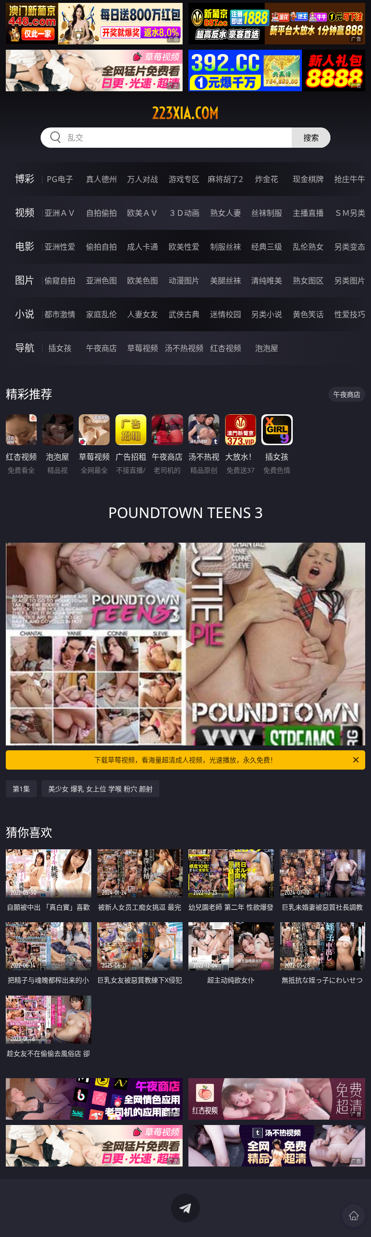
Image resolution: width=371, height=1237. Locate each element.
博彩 (24, 178)
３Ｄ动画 (184, 213)
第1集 (21, 788)
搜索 (311, 137)
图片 (24, 280)
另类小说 (266, 314)
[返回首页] (353, 1215)
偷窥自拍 (59, 280)
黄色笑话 (308, 314)
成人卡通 (142, 246)
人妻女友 (142, 314)
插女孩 (59, 348)
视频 (24, 212)
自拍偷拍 (101, 213)
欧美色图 (142, 280)
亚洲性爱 (59, 246)
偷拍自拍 (101, 246)
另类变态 (349, 246)
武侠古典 (184, 314)
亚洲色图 (101, 280)
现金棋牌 (308, 179)
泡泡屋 (266, 348)
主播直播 (308, 213)
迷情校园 (225, 314)
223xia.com (185, 113)
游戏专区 (184, 179)
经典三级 (266, 246)
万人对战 (142, 179)
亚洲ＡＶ (59, 213)
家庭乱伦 (101, 314)
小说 (24, 314)
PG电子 (60, 179)
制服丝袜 (225, 246)
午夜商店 (101, 348)
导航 (24, 347)
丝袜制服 (266, 213)
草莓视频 (142, 348)
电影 (24, 246)
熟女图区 (308, 280)
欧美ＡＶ (142, 213)
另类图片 (349, 280)
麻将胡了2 (225, 179)
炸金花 (266, 179)
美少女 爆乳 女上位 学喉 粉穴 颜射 (100, 788)
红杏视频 (225, 348)
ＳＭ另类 (349, 213)
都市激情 (59, 314)
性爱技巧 (349, 314)
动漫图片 (184, 280)
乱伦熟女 (308, 246)
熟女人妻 (225, 213)
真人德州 (101, 179)
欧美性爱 (184, 246)
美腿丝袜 (225, 280)
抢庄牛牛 (349, 179)
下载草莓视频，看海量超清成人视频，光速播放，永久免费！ (185, 759)
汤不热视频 (184, 348)
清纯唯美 (266, 280)
